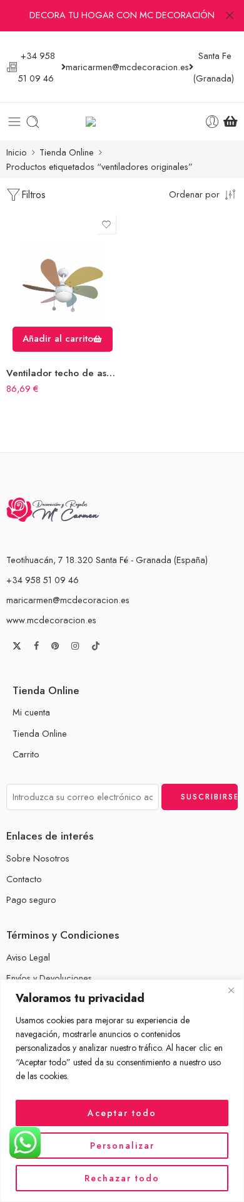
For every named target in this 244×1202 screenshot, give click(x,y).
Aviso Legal (28, 957)
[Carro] (230, 121)
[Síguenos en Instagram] (75, 646)
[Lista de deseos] (106, 224)
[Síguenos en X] (17, 645)
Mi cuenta (31, 712)
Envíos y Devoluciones (49, 977)
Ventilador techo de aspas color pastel (62, 373)
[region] (122, 1090)
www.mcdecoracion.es (51, 619)
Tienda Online (66, 152)
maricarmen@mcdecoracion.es (68, 599)
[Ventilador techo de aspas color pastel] (62, 285)
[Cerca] (230, 990)
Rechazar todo (122, 1178)
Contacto (24, 878)
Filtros (33, 194)
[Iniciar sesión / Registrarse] (212, 122)
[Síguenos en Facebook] (36, 646)
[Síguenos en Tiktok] (95, 645)
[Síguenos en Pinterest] (55, 646)
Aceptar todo (122, 1113)
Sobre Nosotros (37, 858)
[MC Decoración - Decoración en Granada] (122, 122)
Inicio (16, 152)
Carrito (26, 754)
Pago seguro (31, 899)
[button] (63, 339)
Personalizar (122, 1145)
